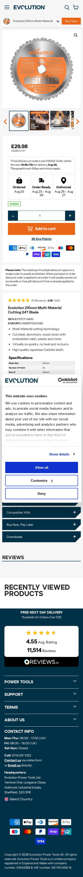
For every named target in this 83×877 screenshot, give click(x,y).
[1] (5, 122)
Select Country (21, 799)
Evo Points (41, 239)
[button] (41, 300)
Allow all (41, 467)
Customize (39, 480)
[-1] (77, 122)
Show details (59, 454)
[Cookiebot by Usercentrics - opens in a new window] (58, 380)
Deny (42, 493)
